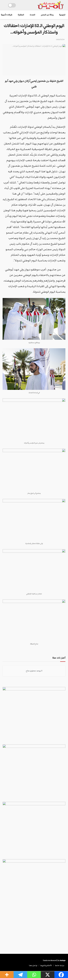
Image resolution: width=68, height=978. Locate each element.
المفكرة (21, 14)
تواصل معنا (33, 965)
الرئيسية (62, 14)
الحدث (32, 14)
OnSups (62, 960)
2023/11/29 (60, 39)
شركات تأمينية (6, 14)
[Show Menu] (4, 5)
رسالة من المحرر (47, 14)
